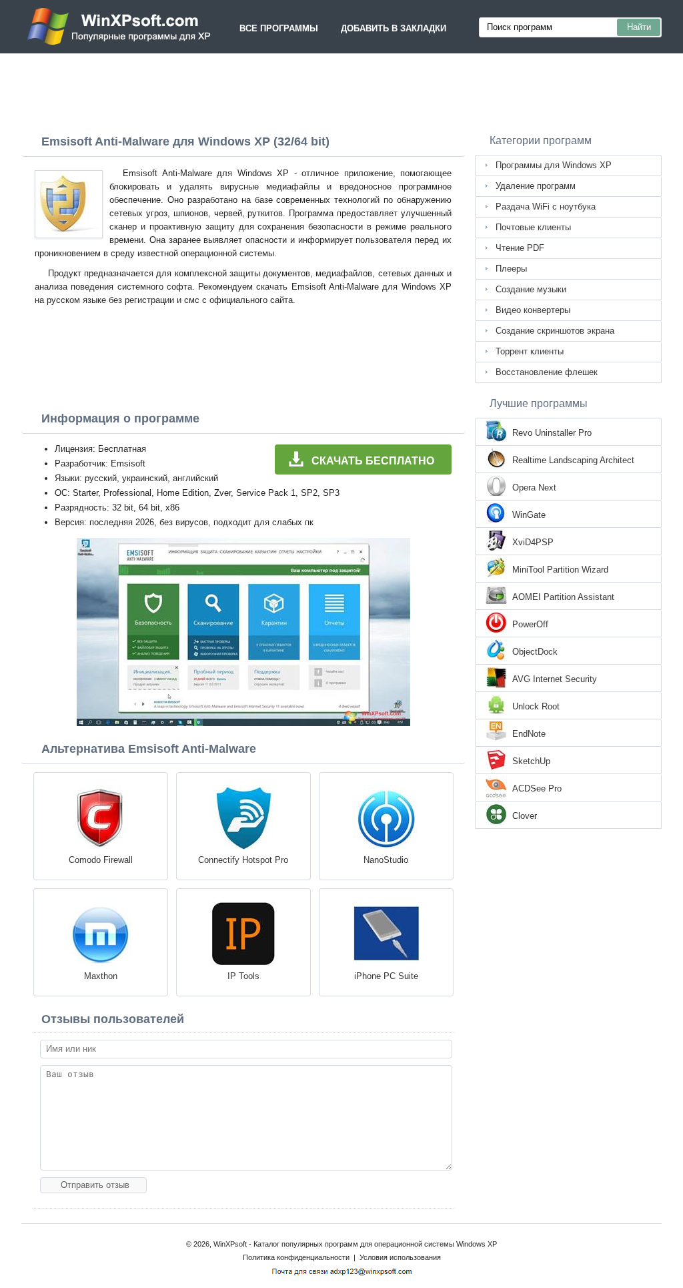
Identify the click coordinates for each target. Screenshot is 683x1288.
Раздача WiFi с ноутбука (546, 207)
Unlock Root (536, 706)
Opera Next (534, 487)
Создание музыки (531, 289)
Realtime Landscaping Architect (573, 460)
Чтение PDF (520, 248)
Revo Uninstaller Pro (552, 433)
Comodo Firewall (101, 860)
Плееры (511, 269)
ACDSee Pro (537, 788)
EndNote (529, 734)
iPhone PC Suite (386, 976)
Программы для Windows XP (554, 165)
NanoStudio (386, 860)
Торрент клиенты (530, 351)
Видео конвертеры (533, 310)
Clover (524, 816)
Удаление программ (536, 186)
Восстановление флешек (547, 372)
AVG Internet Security (554, 679)
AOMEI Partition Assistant (563, 597)
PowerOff (530, 624)
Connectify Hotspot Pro (243, 860)
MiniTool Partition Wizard (560, 570)
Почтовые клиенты (533, 227)
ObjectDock (535, 652)
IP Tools (243, 976)
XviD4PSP (533, 542)
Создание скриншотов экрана (555, 331)
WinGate (529, 515)
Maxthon (100, 976)
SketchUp (531, 761)
